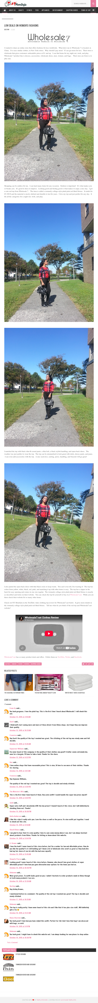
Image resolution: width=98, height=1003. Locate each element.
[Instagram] (66, 2)
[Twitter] (59, 2)
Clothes (7, 664)
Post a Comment (12, 942)
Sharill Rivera (15, 829)
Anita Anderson (16, 816)
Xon (11, 762)
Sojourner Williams (17, 748)
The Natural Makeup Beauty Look (45, 693)
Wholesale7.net (76, 594)
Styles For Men (21, 954)
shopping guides (36, 664)
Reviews (26, 664)
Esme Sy (13, 708)
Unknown (13, 872)
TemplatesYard (42, 1000)
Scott (12, 721)
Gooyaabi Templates (68, 1000)
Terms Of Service (87, 10)
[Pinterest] (63, 2)
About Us (12, 10)
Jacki (11, 802)
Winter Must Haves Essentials (75, 693)
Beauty (21, 10)
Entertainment (58, 10)
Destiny (12, 886)
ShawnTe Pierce (15, 859)
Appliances (45, 10)
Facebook (78, 657)
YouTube (61, 657)
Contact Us (7, 16)
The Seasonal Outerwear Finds (14, 693)
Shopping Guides (72, 10)
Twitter (67, 657)
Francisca (13, 735)
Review (20, 664)
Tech (37, 10)
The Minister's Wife (17, 791)
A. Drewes (13, 843)
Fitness (29, 10)
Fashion (14, 664)
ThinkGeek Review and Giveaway (26, 964)
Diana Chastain (15, 917)
